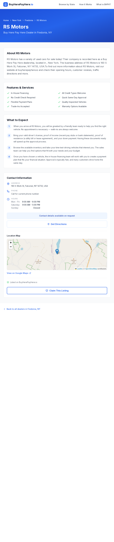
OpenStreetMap (91, 268)
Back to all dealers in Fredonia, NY (23, 309)
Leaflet (79, 268)
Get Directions (59, 224)
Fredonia (29, 20)
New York (16, 20)
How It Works (85, 4)
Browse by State (67, 4)
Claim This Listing (59, 290)
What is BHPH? (103, 4)
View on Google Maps (17, 273)
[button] (57, 251)
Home (6, 20)
